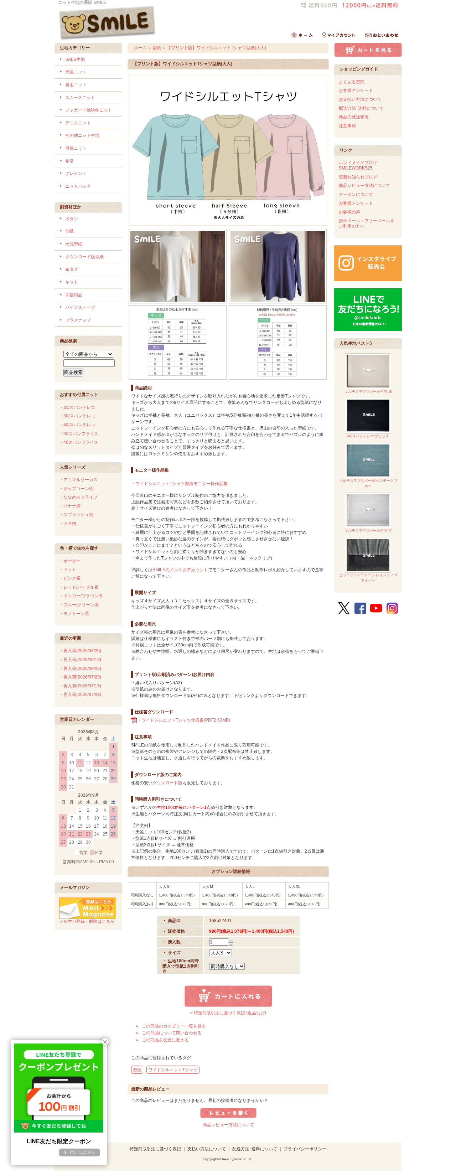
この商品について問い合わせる (172, 1032)
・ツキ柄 (67, 523)
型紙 (69, 231)
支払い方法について (206, 1148)
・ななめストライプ (78, 497)
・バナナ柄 (70, 506)
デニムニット (78, 122)
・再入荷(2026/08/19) (80, 659)
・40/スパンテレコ (77, 424)
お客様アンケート (356, 90)
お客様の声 (349, 211)
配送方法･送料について (361, 108)
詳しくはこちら (82, 1152)
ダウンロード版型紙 (84, 256)
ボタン (71, 218)
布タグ (71, 269)
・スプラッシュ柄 (76, 514)
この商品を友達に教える (165, 1039)
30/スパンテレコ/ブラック (368, 436)
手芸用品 (73, 294)
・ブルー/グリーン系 (79, 604)
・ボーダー (70, 560)
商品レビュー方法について (228, 1124)
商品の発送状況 (354, 116)
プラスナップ (78, 320)
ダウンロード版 (167, 782)
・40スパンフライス (78, 442)
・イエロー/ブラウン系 (81, 595)
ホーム (140, 47)
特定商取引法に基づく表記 (155, 1148)
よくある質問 (351, 81)
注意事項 (347, 125)
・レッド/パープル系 (79, 587)
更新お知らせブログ (358, 177)
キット (71, 282)
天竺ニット (76, 71)
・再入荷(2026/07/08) (80, 694)
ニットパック (78, 186)
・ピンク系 (70, 578)
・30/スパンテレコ (77, 415)
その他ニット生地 (82, 135)
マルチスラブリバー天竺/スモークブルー (368, 483)
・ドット (67, 569)
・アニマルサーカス (78, 479)
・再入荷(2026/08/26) (80, 650)
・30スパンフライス (78, 433)
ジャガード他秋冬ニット (88, 110)
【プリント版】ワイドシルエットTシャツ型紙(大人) (216, 47)
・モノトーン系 (74, 613)
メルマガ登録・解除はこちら (87, 921)
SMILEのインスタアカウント (180, 569)
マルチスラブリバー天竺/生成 (368, 392)
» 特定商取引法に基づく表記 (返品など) (228, 1012)
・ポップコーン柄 (76, 488)
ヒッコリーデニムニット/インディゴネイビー (368, 577)
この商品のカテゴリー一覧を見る (174, 1026)
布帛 (69, 160)
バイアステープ (80, 307)
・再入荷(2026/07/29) (80, 677)
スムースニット (80, 97)
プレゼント (76, 173)
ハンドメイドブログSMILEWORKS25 (358, 165)
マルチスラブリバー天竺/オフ (368, 530)
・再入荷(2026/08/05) (80, 668)
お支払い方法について (360, 99)
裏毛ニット (76, 84)
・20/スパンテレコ (77, 407)
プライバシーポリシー (305, 1148)
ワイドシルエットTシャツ (173, 1069)
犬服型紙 (73, 243)
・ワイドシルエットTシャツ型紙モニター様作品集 (179, 483)
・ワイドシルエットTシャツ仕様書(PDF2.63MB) (183, 720)
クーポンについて (356, 194)
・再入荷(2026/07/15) (80, 685)
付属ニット (76, 148)
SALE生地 (75, 59)
